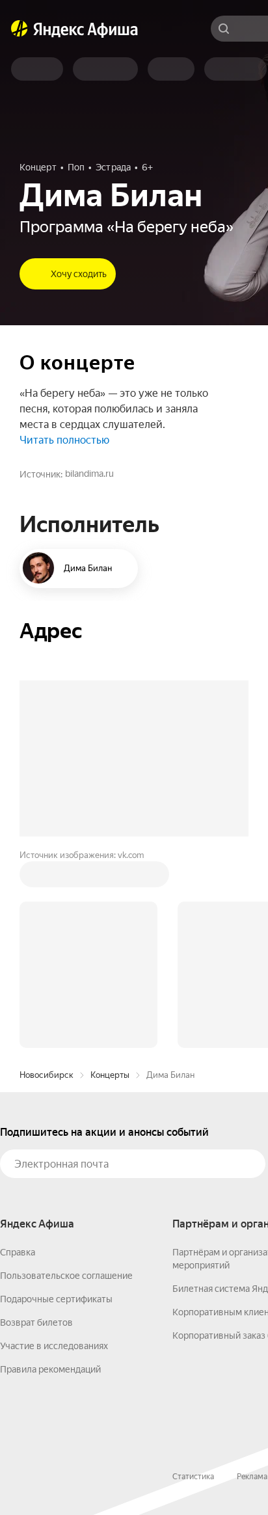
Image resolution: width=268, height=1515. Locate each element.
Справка (17, 1252)
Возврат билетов (36, 1322)
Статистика (193, 1476)
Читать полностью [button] (64, 440)
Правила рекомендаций (50, 1369)
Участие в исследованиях (54, 1346)
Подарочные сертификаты (56, 1299)
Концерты (109, 1075)
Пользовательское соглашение (66, 1275)
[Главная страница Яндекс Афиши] (19, 28)
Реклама (252, 1476)
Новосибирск (47, 1075)
